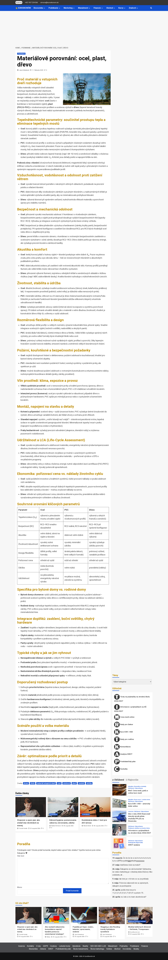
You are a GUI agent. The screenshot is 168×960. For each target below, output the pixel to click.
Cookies (53, 946)
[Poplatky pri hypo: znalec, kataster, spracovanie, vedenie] (84, 915)
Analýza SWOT (126, 754)
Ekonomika (38, 8)
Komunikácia (125, 747)
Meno (19, 887)
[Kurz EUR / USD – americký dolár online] (119, 804)
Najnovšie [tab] (132, 779)
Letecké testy (64, 946)
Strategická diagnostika (135, 842)
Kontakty (30, 946)
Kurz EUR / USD (126, 732)
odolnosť (66, 783)
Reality (85, 946)
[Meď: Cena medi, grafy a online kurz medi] (119, 791)
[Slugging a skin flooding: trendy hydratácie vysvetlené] (112, 915)
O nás (38, 946)
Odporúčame (139, 788)
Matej (48, 937)
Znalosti (132, 8)
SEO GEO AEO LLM (98, 946)
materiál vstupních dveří (46, 783)
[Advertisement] (84, 28)
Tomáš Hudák (23, 828)
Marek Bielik (87, 826)
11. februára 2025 (37, 70)
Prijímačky (124, 946)
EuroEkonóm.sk (135, 932)
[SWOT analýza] (119, 844)
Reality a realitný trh (79, 921)
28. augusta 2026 (68, 826)
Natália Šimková (56, 826)
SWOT (50, 949)
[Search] (151, 8)
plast (74, 783)
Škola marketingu (97, 949)
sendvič (81, 783)
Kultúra (109, 949)
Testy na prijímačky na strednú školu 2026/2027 (132, 699)
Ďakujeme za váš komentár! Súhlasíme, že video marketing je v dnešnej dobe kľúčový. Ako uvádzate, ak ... (132, 872)
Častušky (124, 769)
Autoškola (76, 946)
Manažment (83, 8)
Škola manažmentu (80, 949)
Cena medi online (127, 717)
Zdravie (43, 949)
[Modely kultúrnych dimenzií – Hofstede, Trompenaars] (140, 915)
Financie (97, 8)
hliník (33, 783)
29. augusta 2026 (35, 828)
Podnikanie (53, 8)
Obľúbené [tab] (119, 779)
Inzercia (21, 946)
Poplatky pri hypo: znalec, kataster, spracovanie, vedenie (83, 929)
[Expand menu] (44, 8)
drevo (26, 783)
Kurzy (120, 8)
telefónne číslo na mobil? (130, 865)
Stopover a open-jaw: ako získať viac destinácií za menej (28, 823)
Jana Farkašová (24, 70)
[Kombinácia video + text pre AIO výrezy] (95, 807)
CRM (47, 921)
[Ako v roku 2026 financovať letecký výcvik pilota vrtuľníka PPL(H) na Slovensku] (119, 817)
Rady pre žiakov (126, 724)
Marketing (68, 8)
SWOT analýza (134, 845)
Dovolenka (127, 949)
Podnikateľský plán (128, 761)
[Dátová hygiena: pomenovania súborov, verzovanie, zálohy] (63, 807)
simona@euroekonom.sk (49, 2)
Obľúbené (131, 788)
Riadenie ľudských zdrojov (137, 921)
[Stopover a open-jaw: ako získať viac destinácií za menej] (30, 807)
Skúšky (136, 949)
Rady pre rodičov (127, 739)
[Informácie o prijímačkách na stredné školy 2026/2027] (119, 831)
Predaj (103, 921)
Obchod (109, 8)
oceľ (59, 783)
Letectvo (131, 811)
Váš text (20, 856)
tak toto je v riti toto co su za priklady (134, 879)
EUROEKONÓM (24, 8)
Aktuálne (130, 786)
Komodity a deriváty (140, 786)
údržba (89, 783)
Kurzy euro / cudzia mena (142, 799)
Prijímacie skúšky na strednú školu (139, 828)
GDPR (45, 946)
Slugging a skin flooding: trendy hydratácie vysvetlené (110, 929)
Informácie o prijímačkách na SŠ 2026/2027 (130, 709)
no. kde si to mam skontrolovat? (133, 897)
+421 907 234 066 (31, 2)
